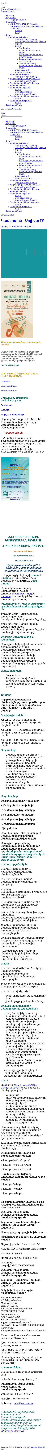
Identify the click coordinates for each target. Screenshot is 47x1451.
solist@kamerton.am (23, 1403)
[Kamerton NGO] (7, 11)
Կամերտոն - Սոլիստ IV (22, 221)
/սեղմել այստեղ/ (19, 1086)
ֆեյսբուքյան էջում (12, 1431)
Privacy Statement (30, 1447)
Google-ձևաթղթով (26, 1085)
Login (3, 7)
